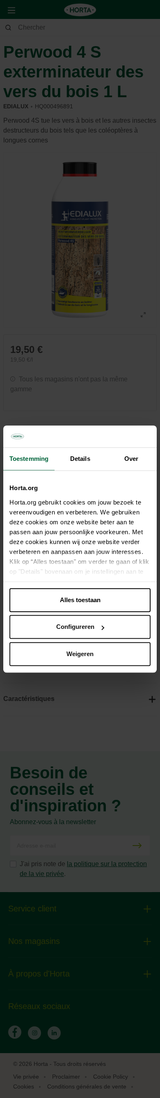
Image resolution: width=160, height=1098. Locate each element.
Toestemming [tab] (28, 458)
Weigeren (80, 653)
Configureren (75, 626)
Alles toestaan (80, 599)
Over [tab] (131, 458)
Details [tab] (80, 458)
